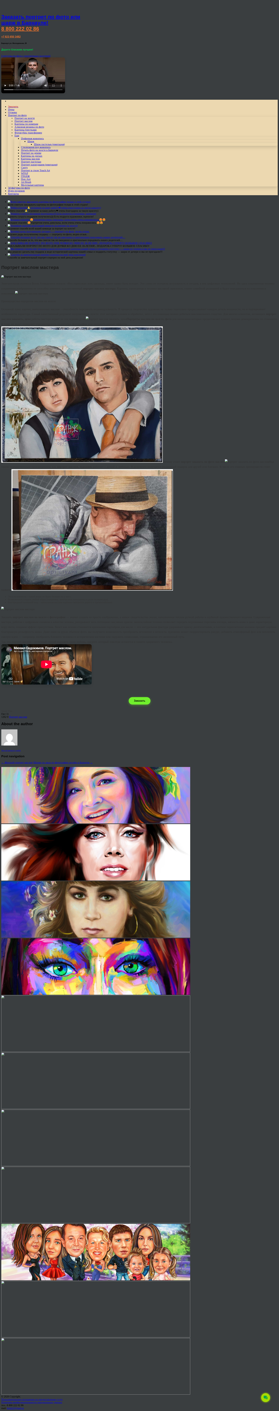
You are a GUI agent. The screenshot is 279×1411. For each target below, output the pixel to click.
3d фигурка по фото (19, 187)
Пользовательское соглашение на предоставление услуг (32, 1399)
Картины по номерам (26, 124)
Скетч (24, 167)
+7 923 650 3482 (11, 36)
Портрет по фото (17, 115)
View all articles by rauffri (11, 750)
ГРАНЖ (25, 176)
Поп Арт (26, 179)
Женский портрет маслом (17, 762)
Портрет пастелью (31, 161)
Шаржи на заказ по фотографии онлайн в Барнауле (63, 762)
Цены (11, 109)
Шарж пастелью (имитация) (49, 144)
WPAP (24, 173)
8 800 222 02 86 (20, 29)
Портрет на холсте (25, 118)
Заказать (139, 700)
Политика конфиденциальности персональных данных (31, 1402)
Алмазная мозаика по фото (29, 127)
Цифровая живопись (32, 138)
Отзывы (12, 112)
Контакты (13, 193)
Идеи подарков (16, 190)
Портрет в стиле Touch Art (35, 170)
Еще (17, 135)
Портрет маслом (23, 121)
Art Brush (26, 182)
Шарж (30, 141)
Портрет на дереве (31, 153)
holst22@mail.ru (15, 1408)
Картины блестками (26, 129)
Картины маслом (30, 158)
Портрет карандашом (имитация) (39, 164)
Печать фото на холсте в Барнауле (39, 150)
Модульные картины (32, 185)
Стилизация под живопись (36, 147)
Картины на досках (31, 156)
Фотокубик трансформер (28, 132)
